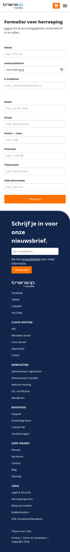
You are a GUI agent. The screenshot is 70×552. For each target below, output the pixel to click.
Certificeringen (20, 433)
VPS (13, 329)
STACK (15, 355)
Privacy (15, 537)
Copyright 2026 (20, 541)
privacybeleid (31, 259)
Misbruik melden (21, 505)
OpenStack (17, 348)
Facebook (17, 293)
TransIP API (18, 427)
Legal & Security (21, 492)
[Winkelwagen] (56, 6)
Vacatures (17, 456)
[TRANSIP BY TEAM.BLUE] (22, 286)
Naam (8, 101)
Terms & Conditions (34, 537)
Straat (8, 117)
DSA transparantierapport (27, 519)
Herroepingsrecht (22, 499)
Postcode (10, 149)
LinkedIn (16, 306)
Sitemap (16, 476)
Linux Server (18, 342)
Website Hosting (21, 384)
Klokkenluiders (20, 512)
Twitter (15, 299)
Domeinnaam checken (24, 378)
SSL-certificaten (20, 391)
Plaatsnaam (11, 164)
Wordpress (18, 398)
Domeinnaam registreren (26, 371)
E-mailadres (11, 79)
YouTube (16, 312)
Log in (8, 28)
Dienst (8, 47)
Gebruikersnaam (14, 180)
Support (16, 414)
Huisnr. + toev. (13, 133)
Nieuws (15, 450)
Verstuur (35, 199)
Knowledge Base (21, 420)
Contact (16, 463)
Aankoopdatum (14, 63)
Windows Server (21, 335)
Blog (14, 469)
